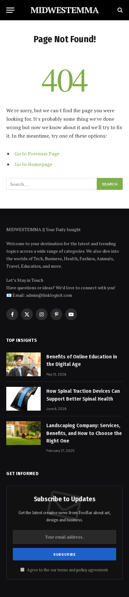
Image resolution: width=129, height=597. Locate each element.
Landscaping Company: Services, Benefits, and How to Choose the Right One (84, 433)
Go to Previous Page (36, 153)
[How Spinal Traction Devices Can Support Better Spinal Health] (23, 399)
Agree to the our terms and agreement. (67, 570)
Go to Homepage (33, 164)
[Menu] (10, 10)
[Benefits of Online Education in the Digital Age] (23, 364)
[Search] (119, 10)
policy (81, 570)
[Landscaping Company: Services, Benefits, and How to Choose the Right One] (23, 433)
